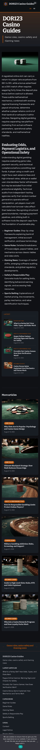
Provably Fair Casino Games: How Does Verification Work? (25, 353)
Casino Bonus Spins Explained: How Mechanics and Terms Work (24, 368)
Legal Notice (8, 730)
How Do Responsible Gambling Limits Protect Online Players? (19, 506)
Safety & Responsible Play (22, 333)
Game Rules (9, 423)
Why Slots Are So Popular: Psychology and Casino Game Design (20, 428)
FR (34, 8)
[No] (37, 742)
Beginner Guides (19, 363)
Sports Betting (19, 320)
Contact (6, 726)
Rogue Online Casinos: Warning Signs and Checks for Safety (24, 338)
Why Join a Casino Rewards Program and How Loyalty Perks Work (19, 623)
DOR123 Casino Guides (21, 3)
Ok (21, 747)
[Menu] (35, 3)
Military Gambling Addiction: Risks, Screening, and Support (19, 545)
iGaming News (10, 540)
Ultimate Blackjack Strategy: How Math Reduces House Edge (18, 467)
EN (30, 8)
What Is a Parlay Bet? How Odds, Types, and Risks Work (25, 324)
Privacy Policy (8, 734)
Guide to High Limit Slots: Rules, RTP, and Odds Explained (19, 584)
